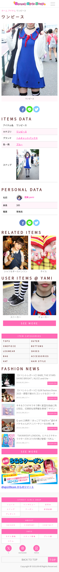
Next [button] (53, 254)
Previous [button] (5, 254)
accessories (40, 356)
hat (5, 361)
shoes (35, 351)
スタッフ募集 (29, 536)
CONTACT (48, 525)
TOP (52, 559)
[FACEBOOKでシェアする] (22, 109)
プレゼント (11, 514)
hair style (38, 361)
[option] (29, 62)
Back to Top (29, 559)
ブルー (19, 144)
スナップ (11, 509)
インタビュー (29, 504)
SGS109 (11, 525)
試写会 (48, 504)
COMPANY (29, 525)
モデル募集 (11, 536)
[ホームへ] (29, 3)
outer (35, 341)
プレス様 (48, 536)
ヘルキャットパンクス (27, 138)
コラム (11, 541)
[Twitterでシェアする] (36, 109)
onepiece (9, 346)
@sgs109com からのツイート (18, 487)
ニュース (11, 504)
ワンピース (21, 131)
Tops (6, 341)
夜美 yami (29, 197)
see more (29, 323)
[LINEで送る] (29, 109)
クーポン (29, 509)
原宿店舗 (48, 509)
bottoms (37, 346)
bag (5, 356)
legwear (9, 351)
